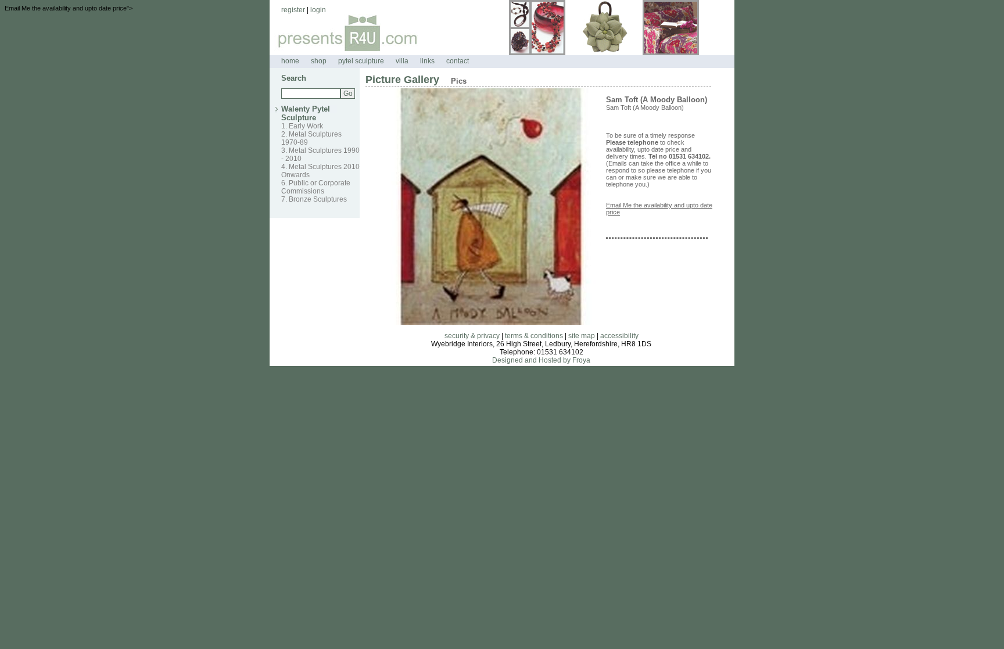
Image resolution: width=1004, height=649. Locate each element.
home (290, 61)
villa (402, 61)
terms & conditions (534, 336)
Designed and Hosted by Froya (541, 360)
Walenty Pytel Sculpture (305, 113)
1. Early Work (302, 126)
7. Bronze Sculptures (314, 199)
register (293, 10)
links (427, 61)
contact (457, 61)
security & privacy (472, 336)
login (318, 10)
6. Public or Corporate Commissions (315, 187)
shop (319, 61)
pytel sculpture (361, 61)
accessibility (619, 336)
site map (581, 336)
